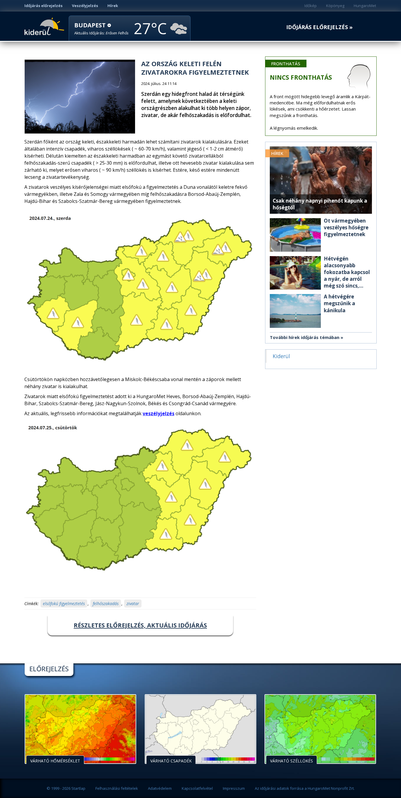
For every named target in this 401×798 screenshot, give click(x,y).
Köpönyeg (335, 5)
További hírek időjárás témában (304, 337)
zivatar (133, 603)
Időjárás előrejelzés (43, 5)
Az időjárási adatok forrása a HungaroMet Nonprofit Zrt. (305, 788)
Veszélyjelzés (85, 5)
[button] (101, 28)
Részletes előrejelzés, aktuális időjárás (140, 625)
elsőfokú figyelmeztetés (64, 603)
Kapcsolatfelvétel (197, 788)
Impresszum (234, 788)
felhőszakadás (106, 603)
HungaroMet (365, 5)
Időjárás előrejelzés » (319, 27)
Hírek (112, 5)
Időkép (310, 5)
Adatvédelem (160, 788)
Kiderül (45, 25)
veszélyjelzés (158, 413)
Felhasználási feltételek (116, 788)
